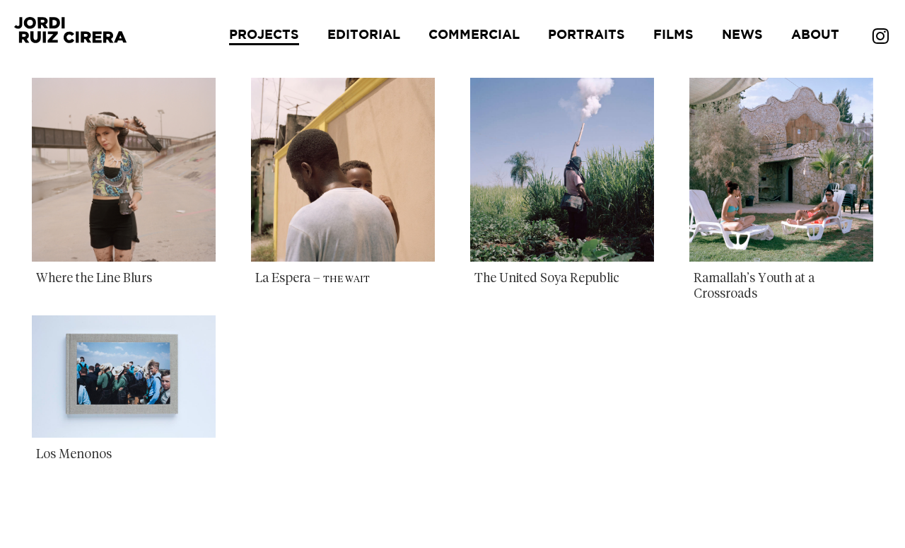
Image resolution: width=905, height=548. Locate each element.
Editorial (363, 35)
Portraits (586, 35)
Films (673, 35)
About (815, 35)
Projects (264, 35)
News (742, 35)
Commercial (474, 35)
